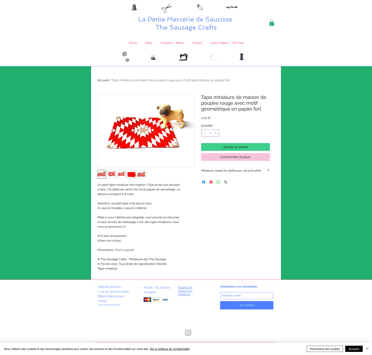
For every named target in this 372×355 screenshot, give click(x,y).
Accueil (102, 80)
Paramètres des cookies (325, 349)
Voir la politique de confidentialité (170, 349)
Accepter (354, 349)
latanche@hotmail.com (109, 305)
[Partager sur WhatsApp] (218, 182)
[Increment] (216, 133)
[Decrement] (204, 133)
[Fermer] (367, 349)
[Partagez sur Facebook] (203, 182)
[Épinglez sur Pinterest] (211, 182)
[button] (271, 23)
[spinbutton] (210, 133)
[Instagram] (188, 333)
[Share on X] (225, 182)
